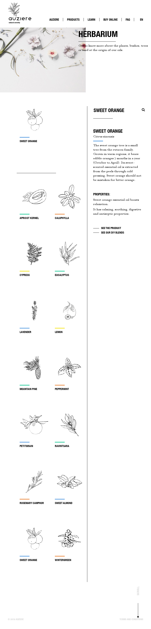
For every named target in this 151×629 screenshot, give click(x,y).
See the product (111, 228)
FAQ (128, 19)
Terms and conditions (131, 619)
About (55, 23)
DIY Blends (96, 26)
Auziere (54, 19)
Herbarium (96, 23)
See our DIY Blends (112, 232)
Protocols (58, 26)
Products (73, 19)
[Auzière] (19, 13)
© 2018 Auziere (16, 619)
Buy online (110, 19)
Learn (91, 19)
